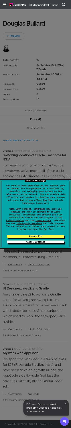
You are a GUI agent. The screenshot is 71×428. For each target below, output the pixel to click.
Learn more (42, 203)
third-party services (29, 223)
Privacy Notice (15, 220)
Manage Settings (35, 242)
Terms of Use (43, 220)
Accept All (35, 236)
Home (17, 4)
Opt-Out (48, 229)
